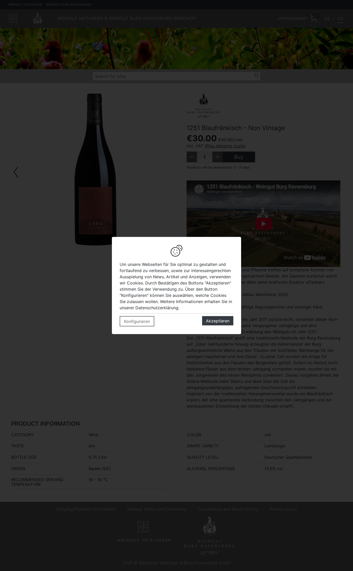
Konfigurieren (137, 321)
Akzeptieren (217, 320)
